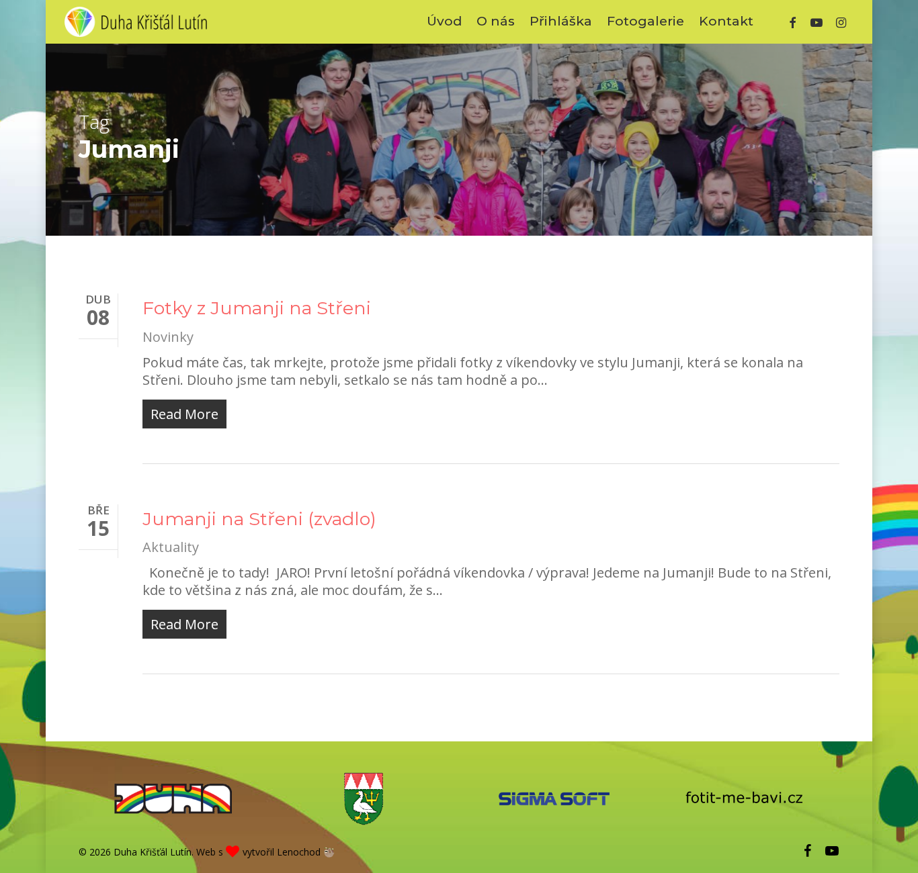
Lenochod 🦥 (306, 851)
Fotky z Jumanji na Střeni (256, 308)
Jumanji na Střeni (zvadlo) (259, 519)
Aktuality (170, 547)
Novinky (168, 337)
